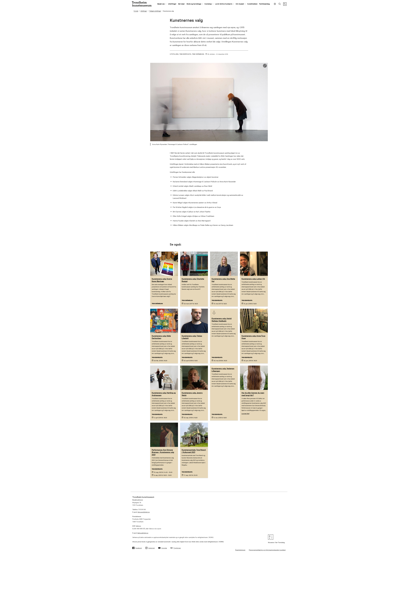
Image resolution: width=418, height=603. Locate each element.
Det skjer (181, 4)
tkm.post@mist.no (144, 512)
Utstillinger (172, 4)
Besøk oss (161, 4)
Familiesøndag (264, 4)
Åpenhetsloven (240, 550)
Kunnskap (208, 4)
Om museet (240, 4)
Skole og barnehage (194, 4)
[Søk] (279, 4)
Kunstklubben (252, 4)
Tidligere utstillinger (155, 11)
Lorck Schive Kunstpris (223, 4)
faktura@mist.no (142, 533)
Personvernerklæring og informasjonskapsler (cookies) (267, 550)
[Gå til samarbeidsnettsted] (276, 537)
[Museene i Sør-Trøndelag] (285, 5)
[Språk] (275, 4)
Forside (136, 11)
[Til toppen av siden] (407, 599)
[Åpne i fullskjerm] (265, 66)
